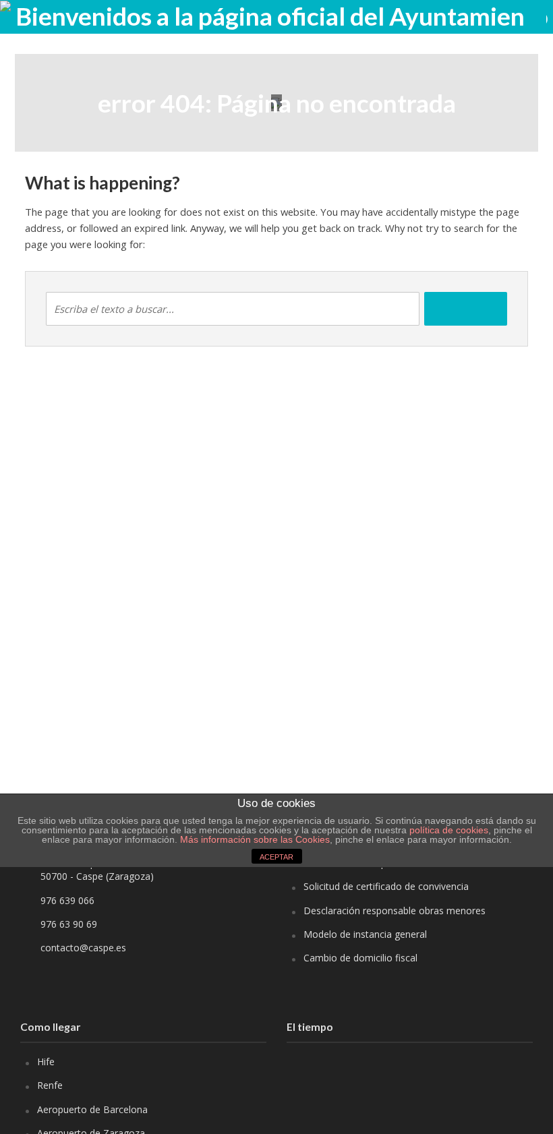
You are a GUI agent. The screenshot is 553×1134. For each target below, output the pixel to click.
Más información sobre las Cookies (253, 839)
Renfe (50, 1085)
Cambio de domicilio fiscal (360, 957)
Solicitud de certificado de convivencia (386, 886)
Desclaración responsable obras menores (394, 910)
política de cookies (448, 830)
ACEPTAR (276, 857)
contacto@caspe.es (83, 947)
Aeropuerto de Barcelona (92, 1109)
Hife (46, 1061)
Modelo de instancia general (365, 934)
